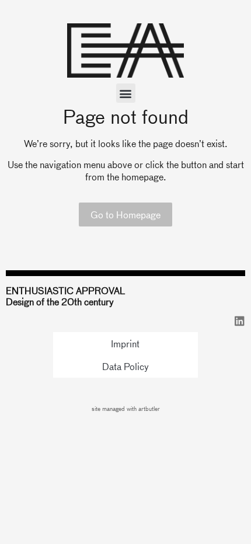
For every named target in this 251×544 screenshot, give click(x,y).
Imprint (125, 343)
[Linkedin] (239, 320)
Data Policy (125, 366)
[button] (125, 93)
